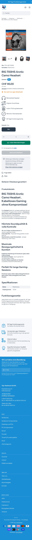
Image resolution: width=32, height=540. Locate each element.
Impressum (5, 505)
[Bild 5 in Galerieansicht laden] (27, 58)
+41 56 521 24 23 (6, 393)
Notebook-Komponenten (9, 421)
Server (4, 431)
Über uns (4, 476)
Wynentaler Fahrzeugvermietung (12, 519)
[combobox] (16, 13)
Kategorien (11, 18)
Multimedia (19, 18)
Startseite (4, 18)
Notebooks (5, 417)
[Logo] (4, 7)
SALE (3, 441)
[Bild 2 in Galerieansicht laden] (10, 58)
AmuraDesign (24, 519)
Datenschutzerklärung (22, 373)
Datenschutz (6, 502)
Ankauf (4, 460)
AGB (15, 148)
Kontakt (4, 486)
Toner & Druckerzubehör (9, 437)
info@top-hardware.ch (8, 395)
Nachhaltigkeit (6, 482)
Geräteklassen (6, 479)
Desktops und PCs (7, 424)
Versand (4, 88)
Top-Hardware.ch (18, 522)
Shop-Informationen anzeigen (14, 167)
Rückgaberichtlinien (8, 508)
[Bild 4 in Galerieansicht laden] (21, 58)
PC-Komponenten (7, 427)
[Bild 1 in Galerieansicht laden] (4, 58)
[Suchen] (3, 13)
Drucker (4, 434)
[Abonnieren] (28, 370)
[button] (25, 7)
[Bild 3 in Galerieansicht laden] (16, 58)
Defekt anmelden (7, 463)
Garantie (4, 457)
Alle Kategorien (6, 444)
